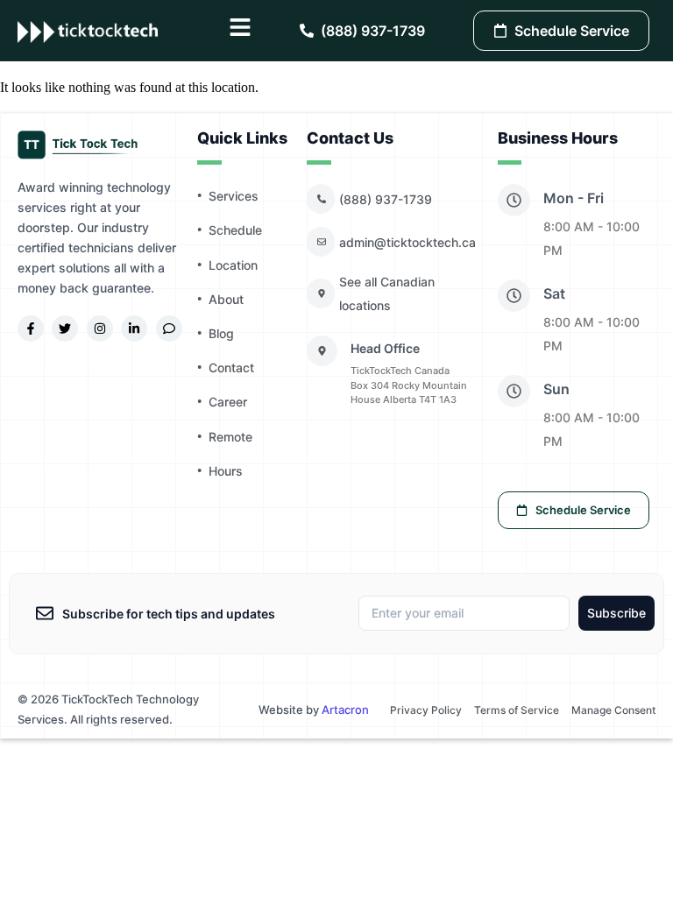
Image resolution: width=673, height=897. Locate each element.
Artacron (345, 710)
